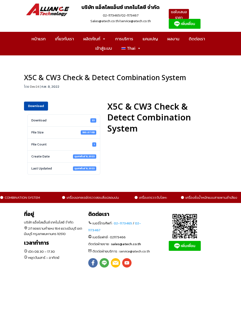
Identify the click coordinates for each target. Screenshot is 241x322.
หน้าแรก (39, 39)
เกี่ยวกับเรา (64, 39)
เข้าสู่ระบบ (103, 48)
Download (36, 105)
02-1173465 (123, 223)
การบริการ (124, 39)
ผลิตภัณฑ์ (91, 39)
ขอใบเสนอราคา (179, 14)
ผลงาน (173, 39)
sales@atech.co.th (126, 244)
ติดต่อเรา (197, 39)
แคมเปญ (150, 39)
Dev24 (34, 86)
